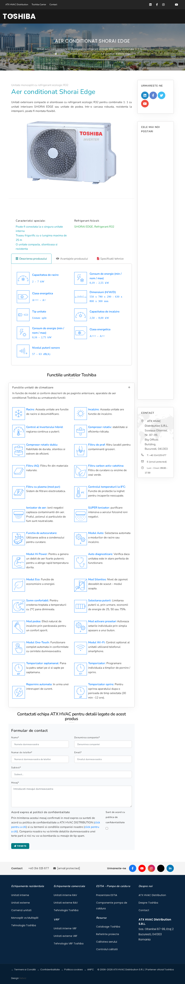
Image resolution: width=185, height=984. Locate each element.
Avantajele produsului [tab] (74, 258)
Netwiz (22, 978)
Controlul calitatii (107, 949)
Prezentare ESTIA (106, 895)
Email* (78, 752)
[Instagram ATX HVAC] (163, 4)
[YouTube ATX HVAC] (176, 4)
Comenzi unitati (21, 910)
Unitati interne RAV (65, 895)
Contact (53, 4)
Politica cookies (73, 969)
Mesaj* (15, 782)
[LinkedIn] (170, 868)
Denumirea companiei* (87, 737)
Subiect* (16, 767)
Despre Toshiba (148, 902)
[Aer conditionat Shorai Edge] (71, 152)
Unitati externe (20, 902)
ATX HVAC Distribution (16, 4)
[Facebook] (132, 868)
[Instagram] (151, 868)
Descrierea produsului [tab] (33, 258)
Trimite (21, 845)
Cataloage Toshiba (108, 926)
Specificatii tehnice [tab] (112, 258)
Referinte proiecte (107, 934)
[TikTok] (160, 868)
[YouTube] (142, 868)
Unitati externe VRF (65, 936)
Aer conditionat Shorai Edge (115, 53)
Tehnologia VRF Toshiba (68, 943)
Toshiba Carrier (39, 4)
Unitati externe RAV (66, 902)
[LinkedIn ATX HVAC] (150, 4)
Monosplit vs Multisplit (24, 918)
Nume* (15, 737)
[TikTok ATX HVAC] (170, 4)
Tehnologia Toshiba (23, 925)
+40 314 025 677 (157, 455)
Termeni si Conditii (25, 969)
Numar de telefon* (21, 752)
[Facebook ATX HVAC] (157, 4)
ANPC (90, 969)
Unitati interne (20, 895)
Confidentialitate (50, 969)
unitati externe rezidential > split (79, 53)
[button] (12, 16)
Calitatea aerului (106, 942)
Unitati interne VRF (65, 928)
